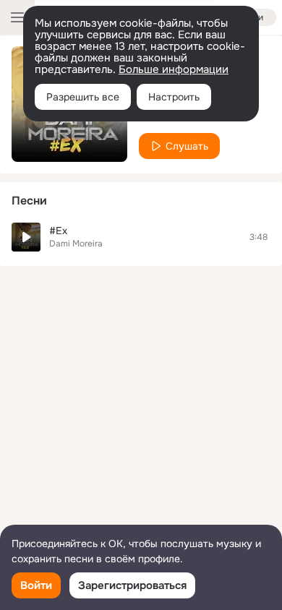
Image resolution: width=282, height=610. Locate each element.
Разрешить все (82, 96)
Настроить (174, 96)
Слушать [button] (187, 145)
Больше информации (173, 69)
